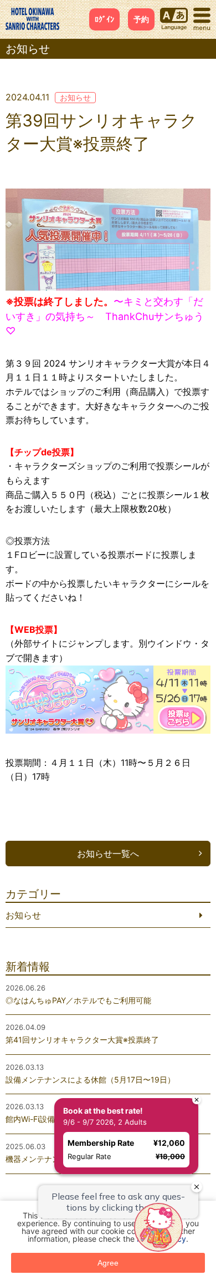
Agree (108, 1262)
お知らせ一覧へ (108, 853)
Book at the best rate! (82, 1089)
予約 (141, 19)
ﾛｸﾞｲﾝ (104, 19)
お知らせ (75, 97)
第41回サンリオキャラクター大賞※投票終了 (82, 1039)
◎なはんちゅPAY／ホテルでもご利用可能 (78, 1000)
